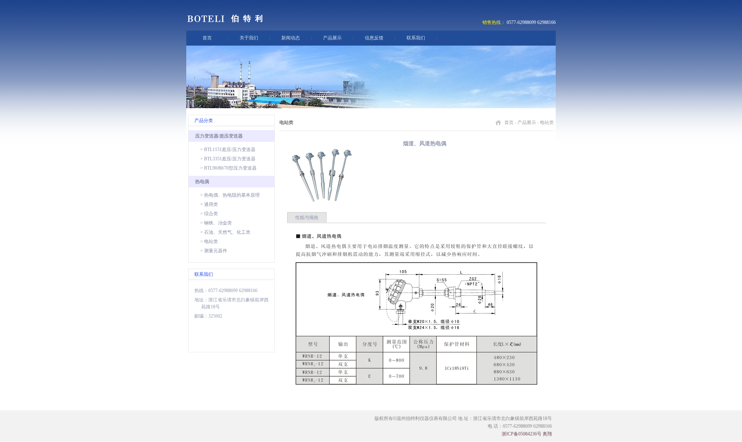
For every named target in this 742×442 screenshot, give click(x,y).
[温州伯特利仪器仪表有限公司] (225, 29)
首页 (207, 38)
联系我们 (416, 38)
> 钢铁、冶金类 (216, 223)
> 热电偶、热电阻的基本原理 (230, 195)
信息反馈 (374, 38)
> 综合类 (209, 213)
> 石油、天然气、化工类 (225, 232)
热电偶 (202, 181)
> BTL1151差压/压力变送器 (227, 149)
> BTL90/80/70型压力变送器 (228, 168)
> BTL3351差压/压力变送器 (227, 159)
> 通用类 (209, 204)
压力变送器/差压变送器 (219, 136)
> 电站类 (209, 241)
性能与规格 (306, 217)
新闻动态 (290, 38)
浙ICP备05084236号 (521, 434)
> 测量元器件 (213, 250)
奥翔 (547, 434)
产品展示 (332, 38)
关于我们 (249, 38)
